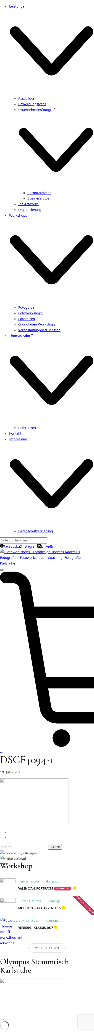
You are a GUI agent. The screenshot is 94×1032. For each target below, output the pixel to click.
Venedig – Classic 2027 (35, 928)
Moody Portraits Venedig (39, 908)
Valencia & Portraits (35, 888)
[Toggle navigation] (2, 570)
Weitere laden (47, 948)
